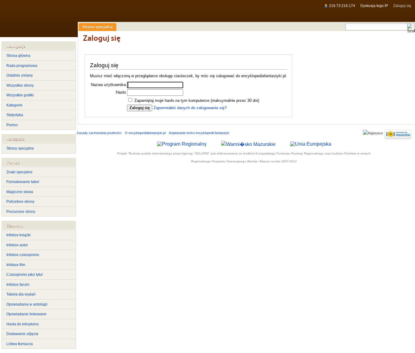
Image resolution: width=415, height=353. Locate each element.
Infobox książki (18, 235)
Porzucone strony (20, 211)
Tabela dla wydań (21, 294)
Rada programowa (21, 66)
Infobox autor (17, 245)
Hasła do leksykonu (22, 324)
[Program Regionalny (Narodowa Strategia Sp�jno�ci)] (182, 143)
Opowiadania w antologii (26, 304)
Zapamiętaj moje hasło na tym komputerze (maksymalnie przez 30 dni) (196, 100)
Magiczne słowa (19, 192)
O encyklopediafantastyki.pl (145, 133)
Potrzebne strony (20, 201)
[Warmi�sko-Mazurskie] (248, 143)
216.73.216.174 (342, 6)
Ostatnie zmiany (19, 75)
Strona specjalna (97, 27)
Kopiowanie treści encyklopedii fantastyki (199, 133)
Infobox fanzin (17, 284)
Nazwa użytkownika (108, 84)
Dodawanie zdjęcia (22, 334)
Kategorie (14, 105)
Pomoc (12, 125)
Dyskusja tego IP (374, 6)
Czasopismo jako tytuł (24, 274)
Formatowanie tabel (22, 182)
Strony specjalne (20, 148)
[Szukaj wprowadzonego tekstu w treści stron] (410, 28)
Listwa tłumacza (19, 344)
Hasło (121, 92)
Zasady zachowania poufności (99, 133)
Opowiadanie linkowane (26, 314)
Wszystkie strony (20, 85)
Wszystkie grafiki (20, 95)
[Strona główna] (39, 18)
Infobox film (15, 265)
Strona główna (18, 56)
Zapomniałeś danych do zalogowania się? (190, 108)
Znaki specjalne (19, 172)
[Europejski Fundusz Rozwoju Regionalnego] (310, 143)
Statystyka (14, 115)
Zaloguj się (402, 6)
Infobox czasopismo (22, 255)
